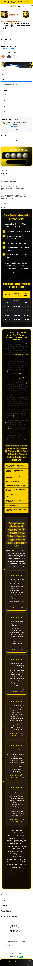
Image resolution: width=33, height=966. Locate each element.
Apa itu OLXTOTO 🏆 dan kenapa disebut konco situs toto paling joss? (15, 466)
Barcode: (12, 30)
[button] (2, 7)
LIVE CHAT (28, 963)
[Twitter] (5, 207)
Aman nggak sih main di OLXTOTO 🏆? (16, 481)
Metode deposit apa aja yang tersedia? (16, 485)
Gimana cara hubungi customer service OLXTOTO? (16, 510)
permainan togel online (20, 354)
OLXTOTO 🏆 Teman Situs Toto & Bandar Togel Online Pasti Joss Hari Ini (16, 2)
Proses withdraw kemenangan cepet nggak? (15, 495)
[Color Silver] (15, 57)
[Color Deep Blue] (9, 57)
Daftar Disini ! (23, 2)
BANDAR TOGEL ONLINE (9, 85)
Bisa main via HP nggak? (12, 505)
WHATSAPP (23, 963)
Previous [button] (1, 2)
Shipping (9, 41)
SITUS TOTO (7, 79)
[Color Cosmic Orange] (3, 57)
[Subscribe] (27, 946)
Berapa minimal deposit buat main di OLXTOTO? (15, 490)
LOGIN (9, 963)
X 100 (4, 95)
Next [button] (31, 2)
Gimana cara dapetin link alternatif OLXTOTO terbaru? (15, 471)
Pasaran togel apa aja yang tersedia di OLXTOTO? (16, 476)
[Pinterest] (8, 207)
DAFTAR (16, 963)
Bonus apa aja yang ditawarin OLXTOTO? (13, 501)
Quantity (4, 136)
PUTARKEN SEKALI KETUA (16, 162)
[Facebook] (2, 207)
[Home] (13, 6)
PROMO (3, 963)
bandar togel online (19, 378)
